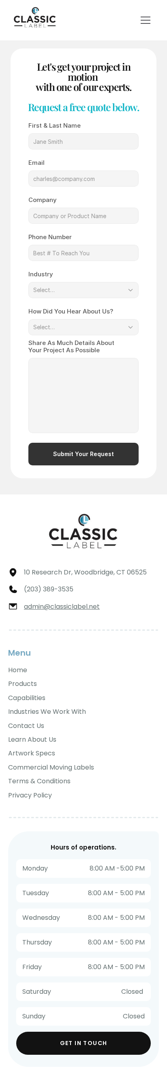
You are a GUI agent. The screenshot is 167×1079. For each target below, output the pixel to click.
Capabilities (26, 698)
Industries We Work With (47, 711)
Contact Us (26, 725)
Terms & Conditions (39, 781)
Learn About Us (32, 739)
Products (22, 683)
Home (17, 670)
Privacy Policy (30, 795)
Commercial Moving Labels (51, 767)
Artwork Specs (31, 753)
